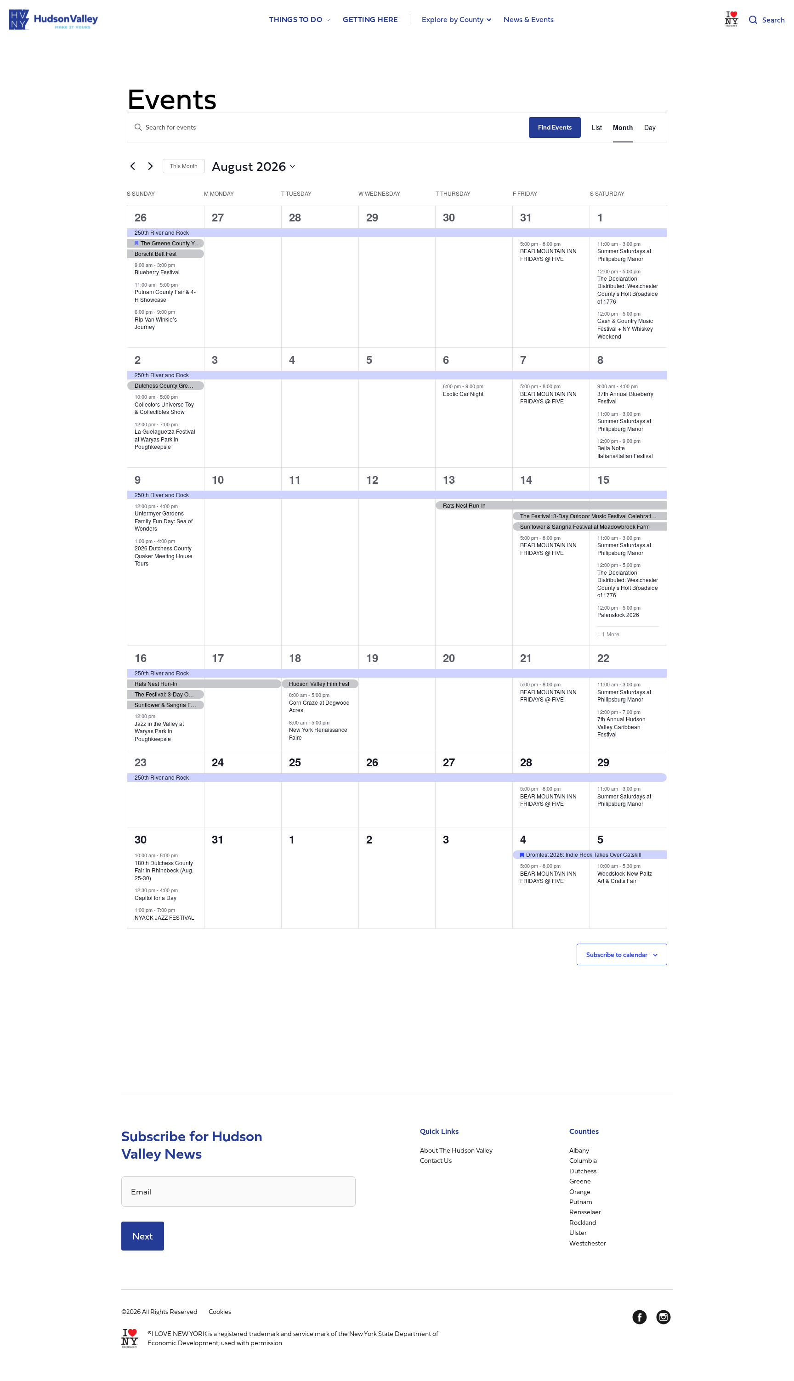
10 (218, 479)
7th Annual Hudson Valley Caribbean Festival (621, 726)
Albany (579, 1150)
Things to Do (295, 19)
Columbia (583, 1160)
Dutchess (582, 1171)
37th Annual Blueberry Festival (625, 397)
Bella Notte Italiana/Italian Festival (625, 451)
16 (141, 657)
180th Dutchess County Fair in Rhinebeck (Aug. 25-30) (164, 870)
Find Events (555, 127)
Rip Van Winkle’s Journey (156, 323)
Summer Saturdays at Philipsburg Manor (624, 254)
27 (218, 217)
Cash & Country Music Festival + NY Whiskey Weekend (625, 328)
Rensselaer (585, 1212)
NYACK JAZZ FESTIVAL (164, 917)
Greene (580, 1181)
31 (526, 217)
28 (295, 217)
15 (603, 479)
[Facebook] (639, 1317)
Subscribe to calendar (616, 954)
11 (295, 479)
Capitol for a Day (155, 897)
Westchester (587, 1243)
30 (449, 217)
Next (142, 1236)
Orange (579, 1191)
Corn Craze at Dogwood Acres (319, 706)
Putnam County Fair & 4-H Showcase (165, 295)
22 (603, 657)
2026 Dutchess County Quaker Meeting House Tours (164, 555)
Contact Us (436, 1160)
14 (526, 479)
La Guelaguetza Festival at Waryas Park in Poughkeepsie (165, 438)
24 (218, 762)
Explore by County (452, 19)
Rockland (582, 1222)
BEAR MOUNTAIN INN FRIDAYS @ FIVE (548, 254)
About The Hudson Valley (456, 1150)
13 (449, 479)
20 (449, 657)
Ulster (578, 1232)
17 (218, 657)
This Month (184, 166)
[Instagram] (663, 1317)
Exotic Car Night (463, 393)
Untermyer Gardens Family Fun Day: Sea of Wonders (164, 520)
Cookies (220, 1311)
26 (141, 217)
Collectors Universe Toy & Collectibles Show (164, 408)
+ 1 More (608, 634)
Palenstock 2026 (618, 614)
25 (295, 762)
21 (526, 657)
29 (372, 217)
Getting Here (370, 19)
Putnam (580, 1201)
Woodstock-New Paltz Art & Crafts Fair (624, 877)
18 (295, 657)
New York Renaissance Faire (318, 733)
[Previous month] (132, 166)
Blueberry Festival (157, 272)
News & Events (529, 19)
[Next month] (150, 166)
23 (141, 762)
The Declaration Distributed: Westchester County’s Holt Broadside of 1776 (627, 289)
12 (372, 479)
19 (372, 657)
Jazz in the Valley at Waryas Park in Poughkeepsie (159, 730)
